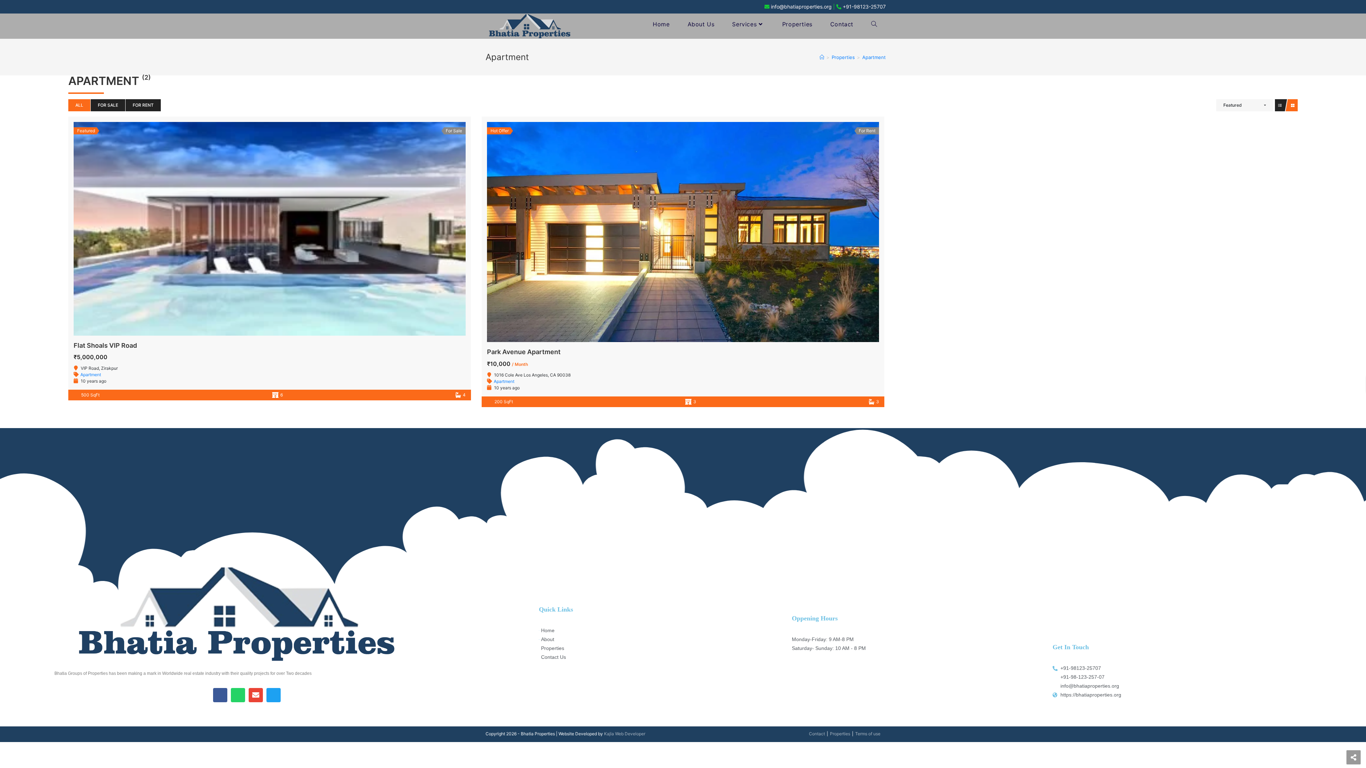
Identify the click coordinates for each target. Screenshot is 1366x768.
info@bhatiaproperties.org (801, 7)
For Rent (143, 105)
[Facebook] (220, 695)
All (79, 105)
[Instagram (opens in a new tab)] (505, 6)
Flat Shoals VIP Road (105, 345)
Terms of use (867, 733)
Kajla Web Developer (624, 733)
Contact (817, 733)
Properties (840, 733)
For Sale (108, 105)
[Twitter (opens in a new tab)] (484, 6)
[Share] (1353, 757)
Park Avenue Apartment (524, 352)
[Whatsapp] (238, 695)
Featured (1232, 105)
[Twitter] (273, 695)
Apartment (90, 374)
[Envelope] (256, 695)
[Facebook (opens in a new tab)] (493, 6)
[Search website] (874, 24)
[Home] (822, 57)
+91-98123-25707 (864, 7)
